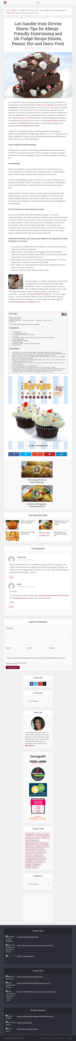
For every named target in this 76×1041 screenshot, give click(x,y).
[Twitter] (36, 684)
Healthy (39, 846)
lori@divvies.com (34, 302)
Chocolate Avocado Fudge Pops (27, 937)
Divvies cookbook (51, 120)
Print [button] (65, 315)
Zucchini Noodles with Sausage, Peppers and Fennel (35, 1016)
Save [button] (62, 315)
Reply (11, 577)
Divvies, (21, 118)
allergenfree (30, 834)
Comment (9, 628)
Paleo (42, 849)
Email (29, 648)
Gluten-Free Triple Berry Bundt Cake (30, 977)
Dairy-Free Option (43, 834)
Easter (39, 837)
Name (8, 648)
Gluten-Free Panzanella (25, 956)
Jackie (40, 48)
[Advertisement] (38, 907)
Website (52, 648)
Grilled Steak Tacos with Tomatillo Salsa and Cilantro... (61, 522)
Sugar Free (39, 855)
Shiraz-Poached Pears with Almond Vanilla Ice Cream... (36, 992)
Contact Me (69, 1038)
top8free (29, 861)
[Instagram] (44, 684)
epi (28, 840)
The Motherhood (25, 123)
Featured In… (61, 1038)
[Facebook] (31, 684)
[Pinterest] (40, 684)
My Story (53, 1038)
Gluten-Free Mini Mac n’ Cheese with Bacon (28, 522)
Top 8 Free (41, 858)
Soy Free (29, 855)
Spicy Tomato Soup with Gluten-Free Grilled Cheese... (35, 946)
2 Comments (47, 48)
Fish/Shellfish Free (32, 843)
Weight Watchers (32, 867)
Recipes (13, 10)
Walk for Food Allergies (45, 105)
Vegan (29, 864)
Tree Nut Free (39, 861)
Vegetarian (37, 864)
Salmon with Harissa (24, 1023)
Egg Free (46, 837)
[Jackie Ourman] (38, 2)
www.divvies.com (21, 302)
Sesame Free (42, 852)
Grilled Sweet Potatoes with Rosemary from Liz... (34, 983)
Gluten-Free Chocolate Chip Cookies (28, 533)
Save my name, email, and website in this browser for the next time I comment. (36, 658)
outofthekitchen (32, 849)
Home (8, 10)
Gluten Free (30, 846)
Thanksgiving (31, 858)
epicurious (35, 840)
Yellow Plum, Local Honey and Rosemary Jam (60, 534)
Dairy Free (30, 837)
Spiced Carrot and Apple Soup (27, 1029)
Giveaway (44, 843)
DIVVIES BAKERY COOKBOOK (40, 294)
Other (47, 846)
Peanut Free (31, 852)
